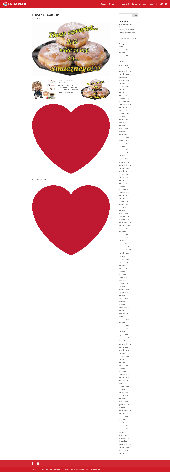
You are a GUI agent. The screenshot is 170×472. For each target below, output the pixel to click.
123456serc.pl (95, 469)
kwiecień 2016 (124, 356)
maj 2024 (122, 116)
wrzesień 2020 (124, 226)
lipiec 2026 (123, 47)
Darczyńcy (136, 4)
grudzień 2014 (124, 405)
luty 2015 (122, 399)
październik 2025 (125, 71)
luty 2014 (122, 432)
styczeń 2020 (124, 244)
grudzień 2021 (124, 186)
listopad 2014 (123, 408)
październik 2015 (125, 374)
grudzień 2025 (124, 68)
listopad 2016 (123, 341)
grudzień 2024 (124, 98)
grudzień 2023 (124, 132)
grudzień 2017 (124, 301)
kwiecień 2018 (124, 289)
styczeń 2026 (123, 65)
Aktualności (148, 4)
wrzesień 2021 (124, 195)
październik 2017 (125, 307)
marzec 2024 (123, 123)
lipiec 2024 (123, 110)
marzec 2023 (123, 153)
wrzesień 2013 (124, 447)
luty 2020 (122, 241)
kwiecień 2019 (124, 259)
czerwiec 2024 (124, 113)
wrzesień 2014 (124, 414)
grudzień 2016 (124, 338)
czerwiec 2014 (124, 423)
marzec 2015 (123, 395)
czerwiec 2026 (124, 50)
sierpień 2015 (123, 380)
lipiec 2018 (123, 280)
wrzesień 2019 (124, 253)
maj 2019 (122, 256)
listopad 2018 (123, 274)
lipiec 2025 (123, 77)
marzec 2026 (123, 59)
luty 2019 (122, 265)
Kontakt (159, 4)
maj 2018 (122, 286)
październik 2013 (125, 444)
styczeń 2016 (123, 365)
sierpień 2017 (124, 314)
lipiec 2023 (123, 141)
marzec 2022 (123, 177)
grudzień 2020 (124, 216)
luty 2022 (122, 180)
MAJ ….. (121, 36)
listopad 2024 (124, 101)
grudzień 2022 (124, 162)
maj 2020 (122, 232)
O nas (111, 4)
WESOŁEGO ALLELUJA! (127, 39)
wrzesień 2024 (124, 107)
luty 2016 (122, 362)
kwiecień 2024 (124, 119)
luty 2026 (122, 62)
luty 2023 (122, 156)
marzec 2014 (123, 429)
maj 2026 (122, 53)
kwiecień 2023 (124, 150)
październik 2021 (125, 192)
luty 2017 (122, 332)
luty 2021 (122, 210)
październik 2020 (125, 223)
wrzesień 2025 (124, 74)
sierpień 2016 (124, 347)
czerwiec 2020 (124, 229)
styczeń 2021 (123, 214)
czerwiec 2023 (124, 144)
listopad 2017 (123, 305)
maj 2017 (122, 323)
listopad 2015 (123, 371)
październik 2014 (125, 411)
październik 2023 (125, 135)
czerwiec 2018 (124, 283)
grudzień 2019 (124, 247)
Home (34, 469)
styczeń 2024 (123, 129)
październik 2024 (125, 104)
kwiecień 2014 (124, 426)
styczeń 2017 (123, 335)
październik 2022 (125, 165)
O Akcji (103, 4)
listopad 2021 (123, 189)
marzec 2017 (123, 329)
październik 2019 (125, 250)
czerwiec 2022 (124, 171)
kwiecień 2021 (124, 204)
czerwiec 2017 (124, 320)
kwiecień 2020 (124, 235)
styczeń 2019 (123, 268)
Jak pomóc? (124, 4)
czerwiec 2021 (124, 201)
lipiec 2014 (123, 420)
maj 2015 (122, 389)
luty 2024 (122, 126)
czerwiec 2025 (124, 80)
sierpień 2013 (124, 450)
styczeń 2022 (123, 183)
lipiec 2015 (122, 383)
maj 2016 (122, 353)
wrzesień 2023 (124, 138)
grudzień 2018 (124, 271)
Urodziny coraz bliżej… (127, 30)
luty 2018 (122, 295)
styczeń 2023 (123, 159)
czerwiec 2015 (124, 386)
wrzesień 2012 (124, 453)
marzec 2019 (123, 262)
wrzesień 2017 (124, 311)
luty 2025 (122, 92)
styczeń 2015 (123, 402)
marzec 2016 (123, 359)
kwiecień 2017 (124, 326)
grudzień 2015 (124, 368)
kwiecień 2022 (124, 174)
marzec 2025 (123, 89)
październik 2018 (125, 277)
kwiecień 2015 (124, 392)
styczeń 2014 (123, 435)
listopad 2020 (124, 220)
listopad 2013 (123, 441)
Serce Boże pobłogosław (127, 32)
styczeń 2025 (123, 95)
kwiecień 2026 (124, 56)
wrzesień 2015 (124, 377)
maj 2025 (122, 83)
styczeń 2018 (123, 298)
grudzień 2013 (124, 438)
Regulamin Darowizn (45, 469)
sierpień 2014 (124, 417)
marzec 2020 (123, 238)
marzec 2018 (123, 292)
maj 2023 (122, 147)
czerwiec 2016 (124, 350)
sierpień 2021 (124, 198)
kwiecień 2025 (124, 86)
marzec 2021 (123, 207)
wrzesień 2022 (124, 168)
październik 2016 (125, 344)
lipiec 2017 (123, 317)
